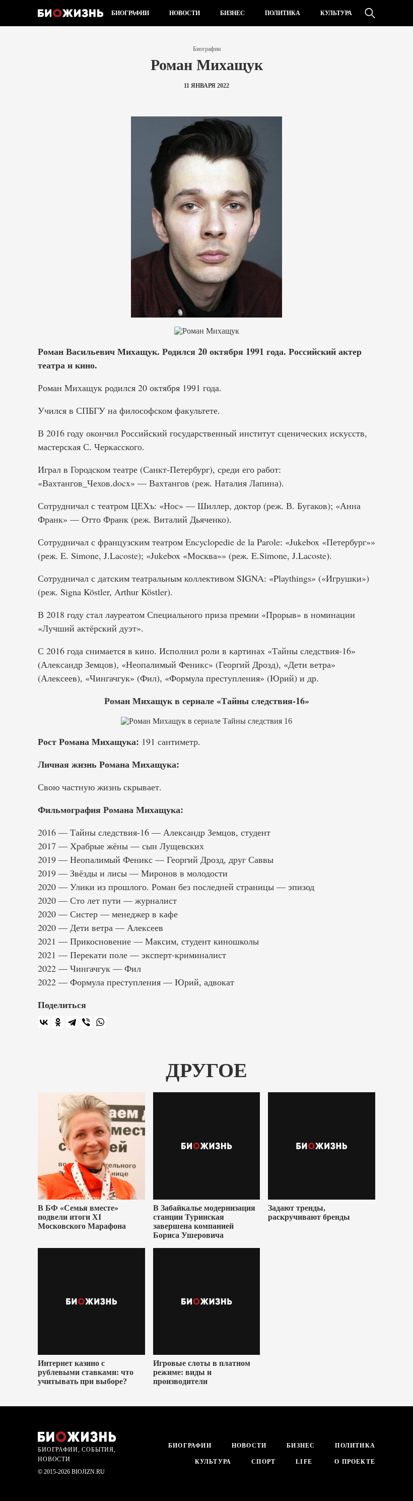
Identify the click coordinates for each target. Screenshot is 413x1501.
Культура (336, 13)
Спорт (263, 1461)
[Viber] (86, 1022)
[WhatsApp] (100, 1022)
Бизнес (232, 13)
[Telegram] (72, 1022)
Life (304, 1461)
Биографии (130, 13)
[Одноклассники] (58, 1022)
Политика (282, 13)
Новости (184, 13)
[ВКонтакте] (44, 1022)
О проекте (353, 1461)
